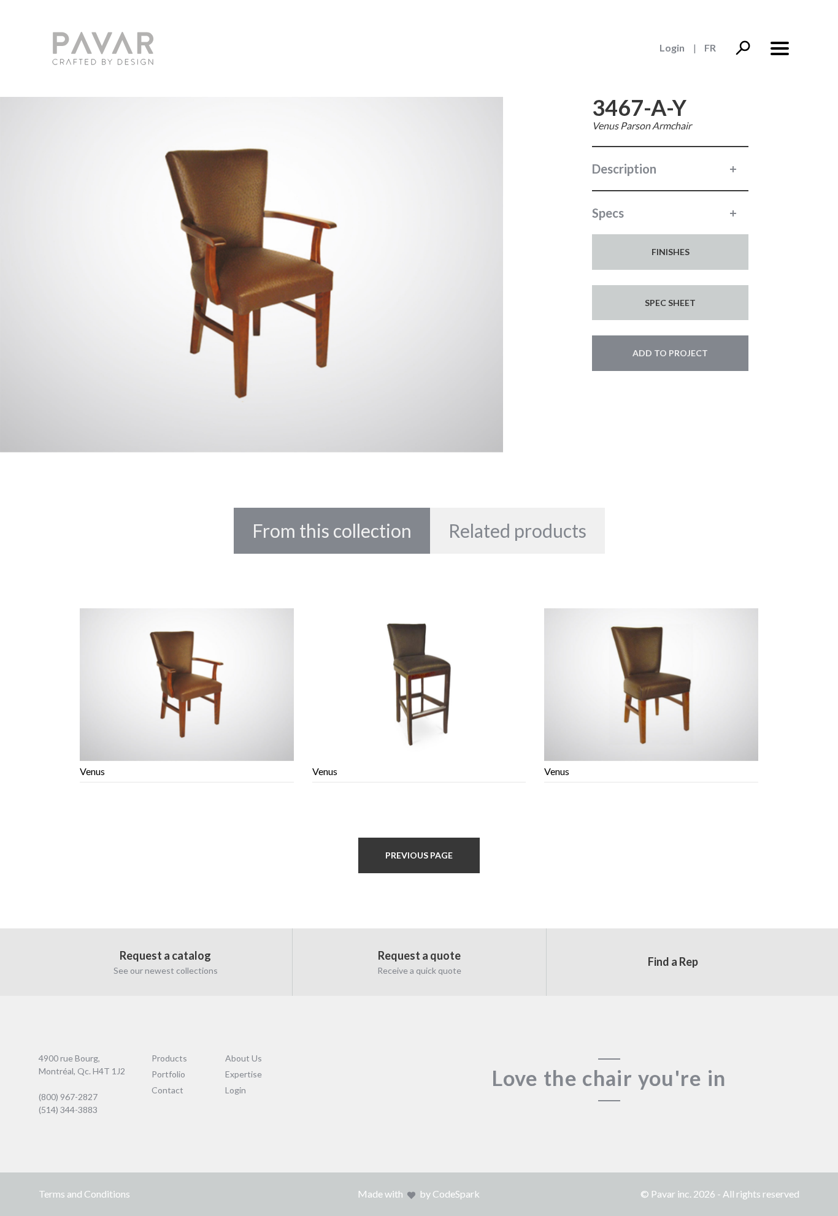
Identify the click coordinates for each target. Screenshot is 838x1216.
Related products (517, 530)
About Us (243, 1058)
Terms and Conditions (84, 1193)
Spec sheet (670, 302)
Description (624, 168)
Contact (167, 1090)
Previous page (419, 855)
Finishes (671, 252)
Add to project (670, 353)
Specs (608, 212)
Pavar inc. (671, 1193)
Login (672, 47)
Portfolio (168, 1074)
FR (710, 47)
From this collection (332, 530)
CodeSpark (456, 1193)
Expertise (243, 1074)
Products (169, 1058)
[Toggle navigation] (779, 47)
